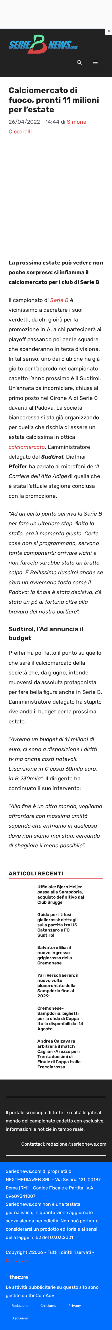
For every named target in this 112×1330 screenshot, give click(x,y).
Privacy (74, 1306)
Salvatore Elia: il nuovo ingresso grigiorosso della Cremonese (54, 955)
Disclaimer (20, 1318)
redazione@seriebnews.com (76, 1144)
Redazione (19, 1306)
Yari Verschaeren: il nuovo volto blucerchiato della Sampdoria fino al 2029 (57, 986)
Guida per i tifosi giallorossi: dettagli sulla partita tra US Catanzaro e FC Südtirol (57, 925)
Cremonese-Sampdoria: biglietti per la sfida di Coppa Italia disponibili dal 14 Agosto (60, 1018)
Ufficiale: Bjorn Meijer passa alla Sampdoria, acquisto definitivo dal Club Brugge (60, 894)
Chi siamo (48, 1306)
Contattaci (17, 1260)
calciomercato (27, 447)
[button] (79, 62)
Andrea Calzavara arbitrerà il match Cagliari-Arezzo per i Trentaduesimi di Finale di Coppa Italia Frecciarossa (59, 1054)
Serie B (59, 300)
